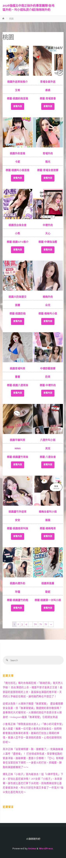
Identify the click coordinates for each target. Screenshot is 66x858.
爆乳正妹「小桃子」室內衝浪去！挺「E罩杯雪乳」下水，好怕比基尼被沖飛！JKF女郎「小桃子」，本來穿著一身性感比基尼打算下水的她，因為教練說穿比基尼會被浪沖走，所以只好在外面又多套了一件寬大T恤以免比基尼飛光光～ (33, 783)
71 (40, 624)
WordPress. (46, 848)
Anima (31, 848)
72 (46, 624)
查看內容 (17, 106)
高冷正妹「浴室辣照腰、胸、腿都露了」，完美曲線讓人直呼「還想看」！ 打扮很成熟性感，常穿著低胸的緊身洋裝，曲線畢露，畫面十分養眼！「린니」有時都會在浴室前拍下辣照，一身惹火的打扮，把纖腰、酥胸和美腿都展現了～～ (33, 758)
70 (35, 624)
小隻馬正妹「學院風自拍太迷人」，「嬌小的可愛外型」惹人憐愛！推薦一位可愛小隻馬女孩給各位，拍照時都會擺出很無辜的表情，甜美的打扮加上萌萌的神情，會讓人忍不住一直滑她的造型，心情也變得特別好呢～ (33, 733)
